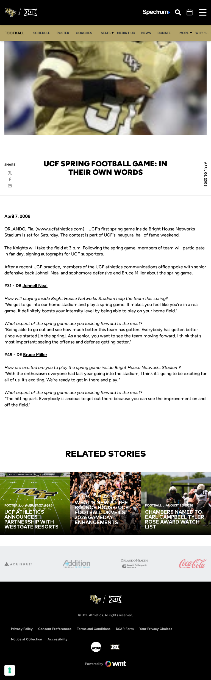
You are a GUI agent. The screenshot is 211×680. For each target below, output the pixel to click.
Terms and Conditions (93, 629)
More (184, 33)
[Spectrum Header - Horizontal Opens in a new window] (156, 12)
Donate (165, 33)
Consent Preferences (54, 629)
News (146, 33)
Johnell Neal (47, 273)
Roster (63, 33)
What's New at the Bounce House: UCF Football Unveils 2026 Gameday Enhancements (102, 512)
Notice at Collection (26, 639)
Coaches (84, 33)
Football (12, 505)
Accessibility (58, 639)
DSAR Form (125, 629)
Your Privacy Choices (155, 629)
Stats (105, 33)
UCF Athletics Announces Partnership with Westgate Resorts (31, 520)
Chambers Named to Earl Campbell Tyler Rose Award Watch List (174, 520)
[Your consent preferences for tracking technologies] (9, 670)
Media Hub (127, 33)
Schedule (41, 33)
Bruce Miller (134, 273)
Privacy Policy (22, 629)
